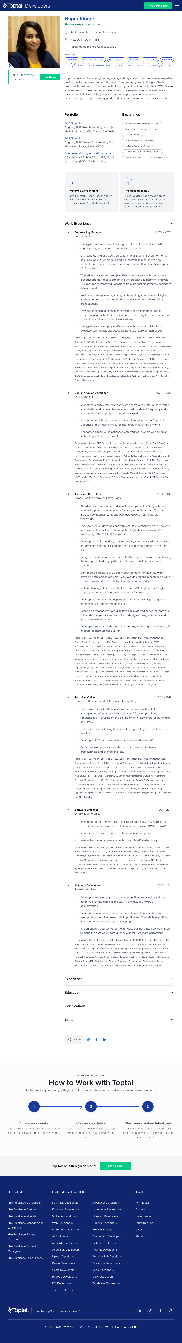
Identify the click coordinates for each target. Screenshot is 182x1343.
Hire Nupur (50, 77)
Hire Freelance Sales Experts (25, 1258)
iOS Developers (61, 1283)
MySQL (79, 65)
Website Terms (113, 1327)
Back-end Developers (93, 59)
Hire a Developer (158, 5)
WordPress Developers (106, 1283)
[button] (119, 223)
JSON (140, 65)
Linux (119, 65)
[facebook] (96, 1039)
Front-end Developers (65, 1209)
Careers (140, 1229)
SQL (69, 65)
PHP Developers (102, 1229)
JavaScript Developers (106, 1202)
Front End (167, 59)
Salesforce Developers (106, 1263)
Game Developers (63, 1270)
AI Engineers (60, 1236)
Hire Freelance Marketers (23, 1216)
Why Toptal (142, 1202)
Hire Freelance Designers (23, 1209)
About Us (141, 1236)
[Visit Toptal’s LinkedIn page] (140, 1310)
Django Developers (64, 1256)
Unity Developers (102, 1276)
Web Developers (62, 1223)
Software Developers (65, 1216)
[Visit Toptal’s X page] (150, 1310)
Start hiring (115, 1166)
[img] (83, 24)
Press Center (143, 1216)
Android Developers (64, 1243)
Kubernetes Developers (106, 1209)
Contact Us (142, 1209)
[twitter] (88, 1039)
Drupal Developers (63, 1263)
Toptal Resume (144, 1223)
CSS (165, 65)
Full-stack (133, 59)
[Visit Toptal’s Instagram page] (170, 1310)
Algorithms (72, 59)
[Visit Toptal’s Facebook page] (160, 1310)
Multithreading (116, 59)
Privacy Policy (95, 1327)
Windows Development (100, 65)
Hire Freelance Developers (24, 1202)
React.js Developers (104, 1250)
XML (130, 65)
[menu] (177, 5)
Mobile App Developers (66, 1229)
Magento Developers (105, 1216)
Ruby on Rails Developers (108, 1256)
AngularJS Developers (65, 1250)
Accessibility (131, 1327)
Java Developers (62, 1290)
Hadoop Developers (64, 1276)
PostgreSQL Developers (107, 1236)
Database (153, 65)
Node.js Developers (104, 1223)
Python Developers (104, 1243)
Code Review (150, 59)
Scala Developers (103, 1270)
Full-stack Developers (65, 1202)
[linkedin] (104, 1039)
